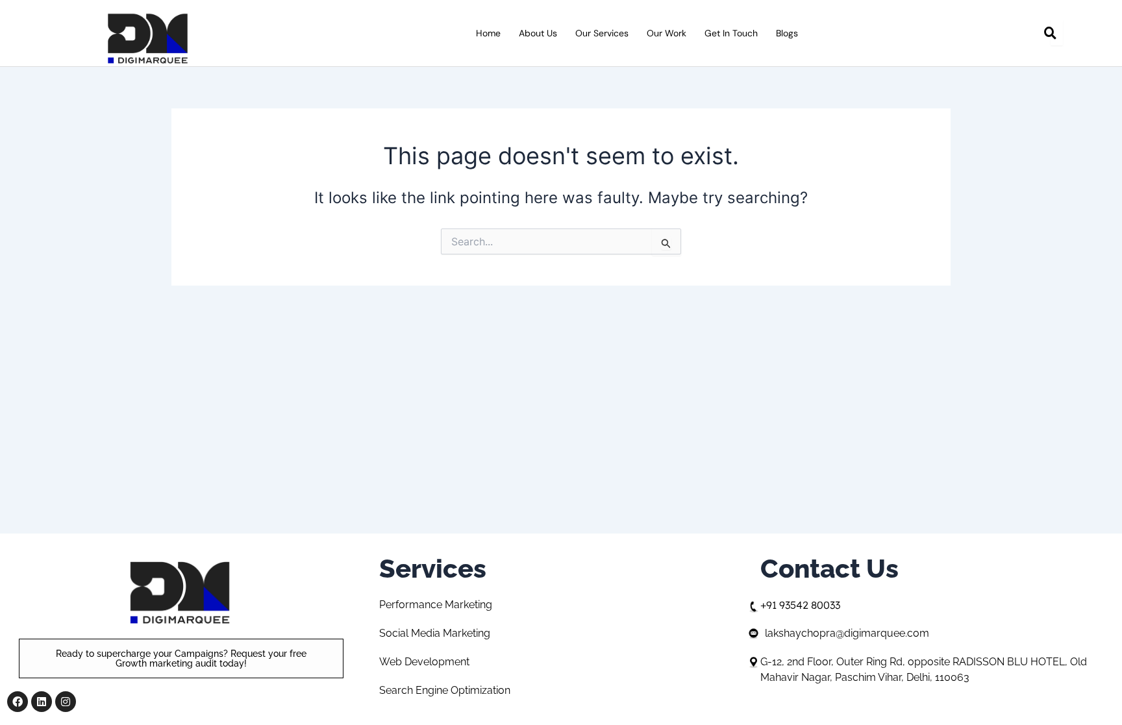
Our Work (666, 33)
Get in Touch (731, 33)
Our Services (602, 33)
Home (488, 33)
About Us (538, 33)
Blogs (787, 33)
